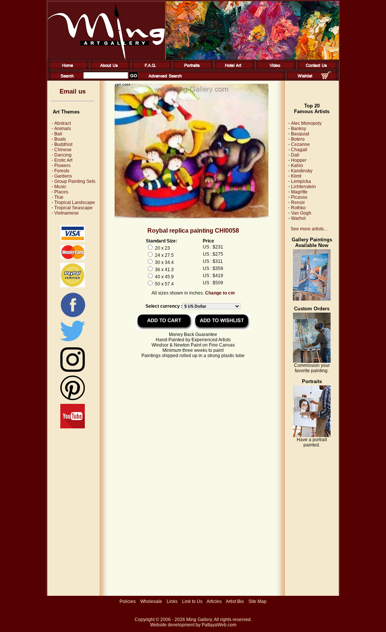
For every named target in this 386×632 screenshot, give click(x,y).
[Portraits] (192, 68)
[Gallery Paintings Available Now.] (312, 299)
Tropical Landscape (73, 202)
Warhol (298, 218)
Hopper (298, 160)
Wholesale (151, 601)
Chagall (299, 149)
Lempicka (301, 181)
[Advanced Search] (165, 79)
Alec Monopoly (306, 123)
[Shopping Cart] (326, 77)
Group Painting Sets (73, 181)
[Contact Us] (316, 68)
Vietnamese (65, 213)
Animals (61, 128)
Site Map (257, 601)
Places (60, 192)
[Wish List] (305, 79)
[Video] (275, 68)
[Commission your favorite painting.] (312, 361)
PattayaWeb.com (219, 624)
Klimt (296, 176)
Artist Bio (235, 601)
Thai (57, 197)
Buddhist (62, 144)
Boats (59, 139)
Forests (60, 170)
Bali (57, 134)
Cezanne (300, 144)
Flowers (61, 165)
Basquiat (300, 134)
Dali (295, 155)
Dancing (62, 155)
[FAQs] (150, 68)
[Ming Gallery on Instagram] (72, 370)
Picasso (299, 197)
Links (172, 601)
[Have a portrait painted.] (312, 435)
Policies (127, 601)
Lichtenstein (303, 186)
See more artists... (309, 229)
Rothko (298, 207)
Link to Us (192, 601)
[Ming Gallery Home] (67, 68)
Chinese (62, 149)
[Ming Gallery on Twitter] (72, 342)
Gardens (62, 176)
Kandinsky (301, 170)
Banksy (298, 128)
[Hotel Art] (233, 68)
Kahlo (297, 165)
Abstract (61, 123)
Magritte (299, 192)
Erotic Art (62, 160)
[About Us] (109, 68)
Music (59, 186)
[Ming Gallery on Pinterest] (72, 398)
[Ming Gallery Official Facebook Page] (72, 316)
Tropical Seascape (72, 207)
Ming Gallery (199, 619)
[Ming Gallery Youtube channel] (72, 427)
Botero (298, 139)
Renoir (298, 202)
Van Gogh (301, 213)
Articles (214, 601)
